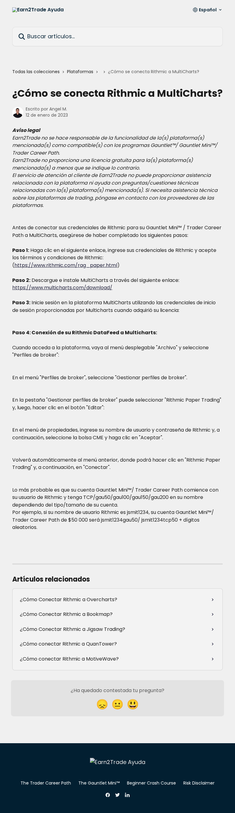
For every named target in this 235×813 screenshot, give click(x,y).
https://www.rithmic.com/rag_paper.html (65, 265)
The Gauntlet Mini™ (99, 783)
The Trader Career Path (46, 783)
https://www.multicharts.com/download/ (62, 287)
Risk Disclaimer (198, 783)
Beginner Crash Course (151, 783)
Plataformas (80, 72)
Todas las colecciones (36, 72)
